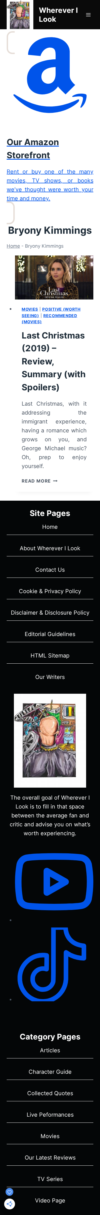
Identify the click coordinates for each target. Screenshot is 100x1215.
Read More (40, 481)
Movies (30, 309)
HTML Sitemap (50, 655)
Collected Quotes (50, 1093)
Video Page (50, 1200)
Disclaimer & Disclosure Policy (50, 612)
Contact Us (50, 569)
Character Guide (50, 1071)
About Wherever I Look (50, 548)
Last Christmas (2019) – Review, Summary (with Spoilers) (54, 361)
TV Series (50, 1179)
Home (13, 246)
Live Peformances (50, 1114)
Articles (50, 1050)
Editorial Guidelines (50, 634)
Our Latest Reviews (50, 1157)
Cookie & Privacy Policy (50, 591)
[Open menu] (88, 14)
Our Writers (50, 677)
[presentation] (54, 277)
